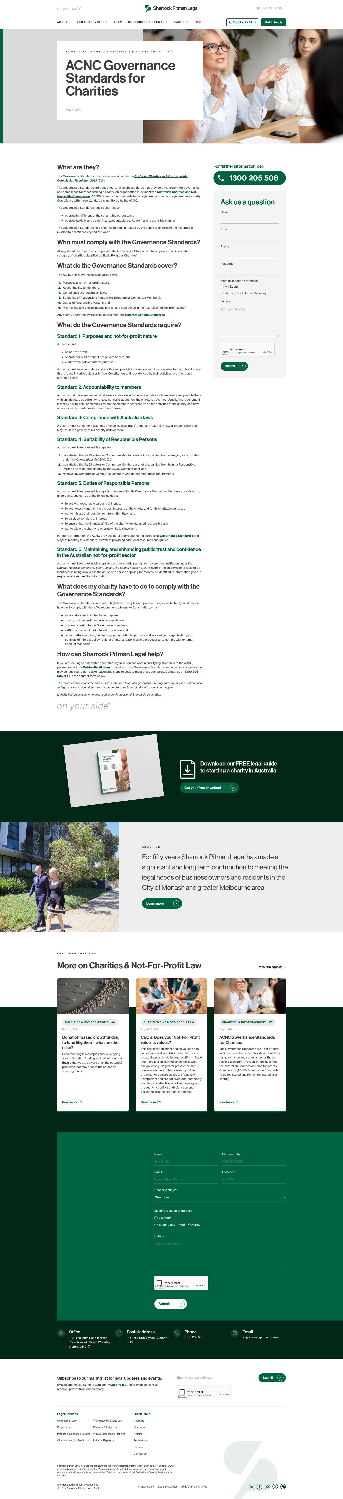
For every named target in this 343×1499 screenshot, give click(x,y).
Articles (138, 1434)
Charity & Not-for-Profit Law (73, 1440)
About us (139, 1420)
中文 (198, 22)
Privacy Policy (146, 1486)
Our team (139, 1427)
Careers (138, 1447)
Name (224, 212)
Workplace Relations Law (108, 1420)
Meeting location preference (240, 281)
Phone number (232, 1154)
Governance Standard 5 (176, 535)
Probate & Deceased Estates (73, 1434)
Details (225, 301)
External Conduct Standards (145, 315)
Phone (225, 246)
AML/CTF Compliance (194, 1486)
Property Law (65, 1427)
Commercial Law (67, 1420)
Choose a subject (166, 1190)
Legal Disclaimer (167, 1486)
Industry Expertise (103, 1440)
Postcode (227, 263)
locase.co (92, 1484)
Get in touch (273, 22)
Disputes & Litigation (105, 1427)
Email (224, 229)
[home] (171, 8)
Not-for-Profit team (96, 667)
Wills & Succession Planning (109, 1434)
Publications (141, 1440)
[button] (64, 22)
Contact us (140, 1453)
